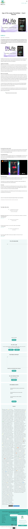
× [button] (27, 515)
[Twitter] (24, 3)
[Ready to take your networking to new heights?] (20, 475)
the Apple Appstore (19, 155)
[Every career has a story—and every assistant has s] (20, 487)
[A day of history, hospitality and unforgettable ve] (8, 487)
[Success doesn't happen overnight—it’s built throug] (8, 475)
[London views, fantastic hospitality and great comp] (8, 463)
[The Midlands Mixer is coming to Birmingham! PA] (20, 427)
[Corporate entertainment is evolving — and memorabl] (20, 415)
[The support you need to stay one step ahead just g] (8, 499)
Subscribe (22, 525)
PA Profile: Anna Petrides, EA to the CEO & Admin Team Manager (10, 225)
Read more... (2, 227)
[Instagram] (13, 520)
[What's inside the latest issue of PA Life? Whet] (20, 439)
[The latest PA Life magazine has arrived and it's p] (20, 451)
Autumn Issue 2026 (14, 337)
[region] (14, 8)
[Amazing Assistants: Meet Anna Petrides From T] (8, 439)
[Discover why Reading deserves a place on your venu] (20, 463)
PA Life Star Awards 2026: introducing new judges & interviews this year (12, 234)
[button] (26, 1)
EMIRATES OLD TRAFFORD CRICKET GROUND (14, 368)
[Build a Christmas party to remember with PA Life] (8, 427)
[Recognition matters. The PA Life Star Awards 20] (8, 415)
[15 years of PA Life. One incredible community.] (8, 451)
